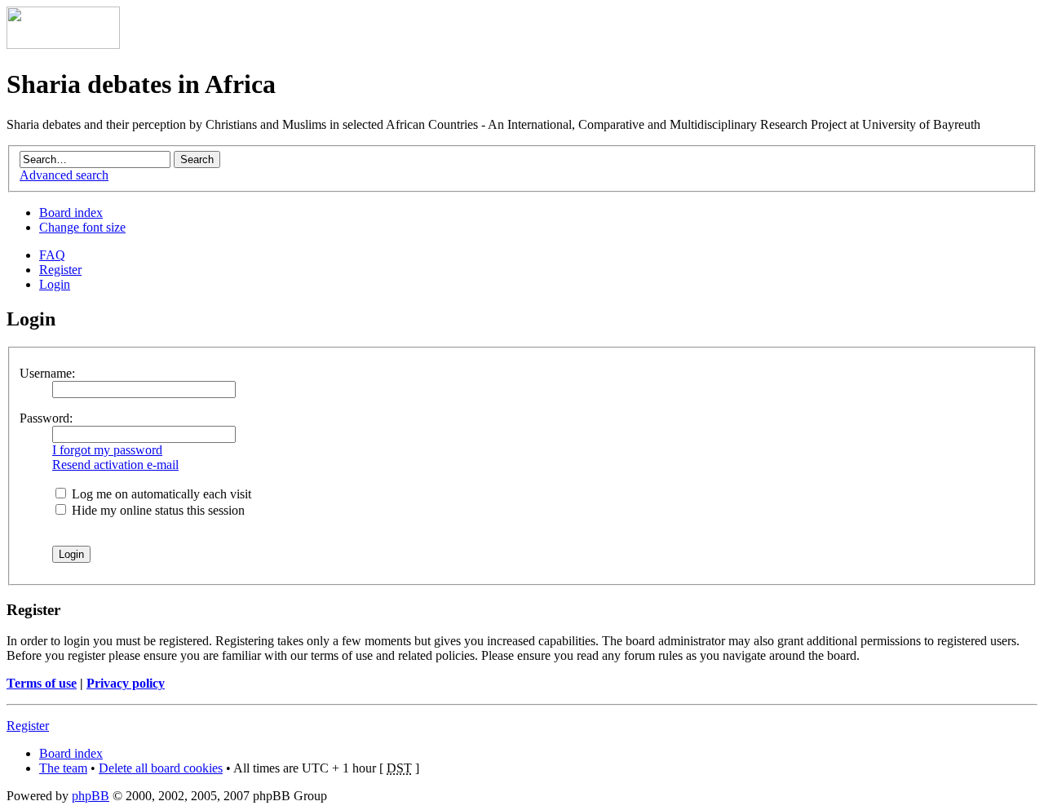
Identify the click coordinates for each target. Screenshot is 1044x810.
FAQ (52, 255)
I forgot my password (107, 450)
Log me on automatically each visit (160, 494)
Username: (47, 373)
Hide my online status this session (157, 510)
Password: (46, 418)
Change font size (82, 227)
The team (63, 768)
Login (54, 284)
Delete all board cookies (161, 768)
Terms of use (42, 683)
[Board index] (63, 44)
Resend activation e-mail (115, 464)
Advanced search (64, 175)
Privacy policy (125, 683)
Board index (71, 212)
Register (60, 270)
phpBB (90, 796)
